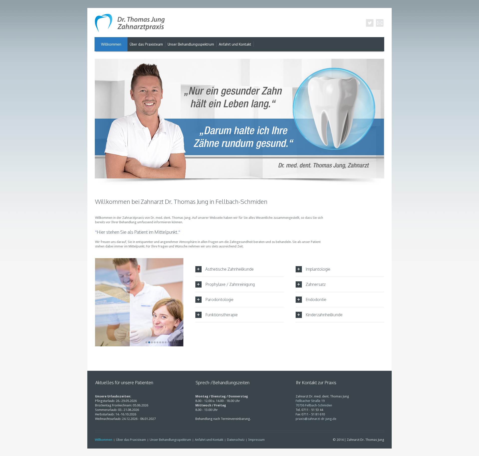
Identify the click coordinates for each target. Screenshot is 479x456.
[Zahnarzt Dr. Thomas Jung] (130, 24)
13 (179, 342)
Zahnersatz (316, 284)
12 (177, 342)
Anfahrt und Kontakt (209, 440)
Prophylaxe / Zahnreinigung (230, 284)
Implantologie (318, 269)
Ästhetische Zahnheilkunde (229, 269)
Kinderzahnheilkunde (324, 314)
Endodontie (316, 299)
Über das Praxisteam (131, 440)
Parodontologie (219, 299)
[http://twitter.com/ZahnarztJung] (369, 23)
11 (174, 342)
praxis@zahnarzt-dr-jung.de (316, 419)
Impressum (256, 440)
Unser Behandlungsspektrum (170, 440)
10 (171, 342)
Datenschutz (235, 440)
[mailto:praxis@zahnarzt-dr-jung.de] (379, 23)
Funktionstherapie (221, 314)
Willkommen (103, 440)
